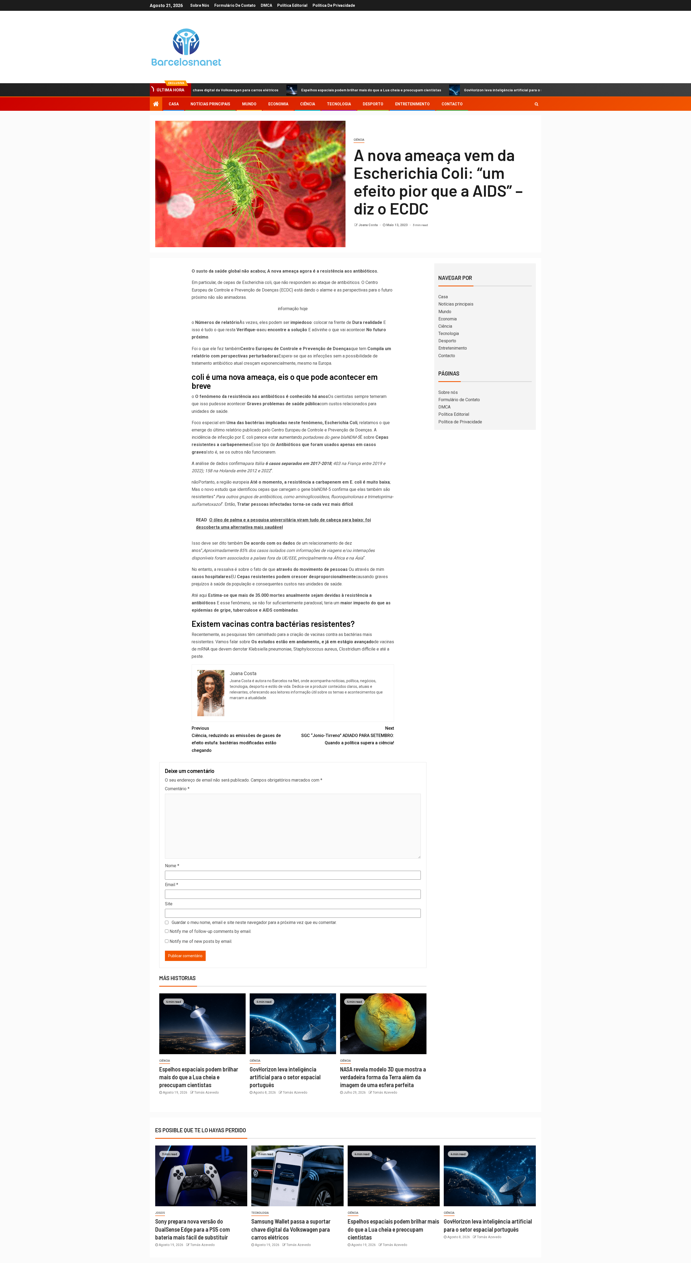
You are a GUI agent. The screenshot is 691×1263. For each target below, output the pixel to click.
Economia (278, 104)
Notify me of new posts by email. (201, 941)
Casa (174, 104)
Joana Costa (368, 225)
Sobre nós (199, 5)
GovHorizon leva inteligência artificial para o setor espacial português (473, 90)
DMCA (266, 5)
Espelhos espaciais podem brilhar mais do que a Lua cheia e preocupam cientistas (320, 90)
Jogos (160, 1212)
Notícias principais (210, 104)
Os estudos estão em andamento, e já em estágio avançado (312, 641)
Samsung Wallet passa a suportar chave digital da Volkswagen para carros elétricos (290, 1229)
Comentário (177, 788)
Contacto (452, 104)
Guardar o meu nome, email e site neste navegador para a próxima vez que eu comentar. (254, 922)
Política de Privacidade (334, 5)
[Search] (536, 104)
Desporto (373, 104)
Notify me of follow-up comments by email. (210, 931)
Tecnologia (339, 104)
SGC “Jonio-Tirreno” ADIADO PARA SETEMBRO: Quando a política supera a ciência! (347, 735)
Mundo (249, 104)
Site (168, 903)
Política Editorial (292, 5)
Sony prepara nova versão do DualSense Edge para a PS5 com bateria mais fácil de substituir (192, 1229)
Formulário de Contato (235, 5)
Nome (172, 865)
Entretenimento (412, 104)
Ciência (307, 104)
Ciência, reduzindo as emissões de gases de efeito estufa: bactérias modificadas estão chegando (236, 739)
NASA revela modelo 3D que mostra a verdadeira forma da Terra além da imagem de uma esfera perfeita (383, 1077)
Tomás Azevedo (206, 1092)
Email (171, 884)
